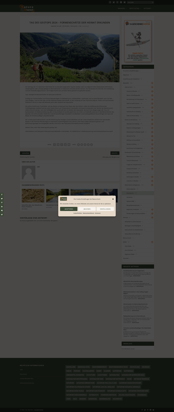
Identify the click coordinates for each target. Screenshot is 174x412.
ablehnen (87, 209)
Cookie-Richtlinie (77, 213)
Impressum (98, 213)
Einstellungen (105, 209)
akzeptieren (69, 209)
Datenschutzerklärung (88, 213)
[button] (113, 199)
